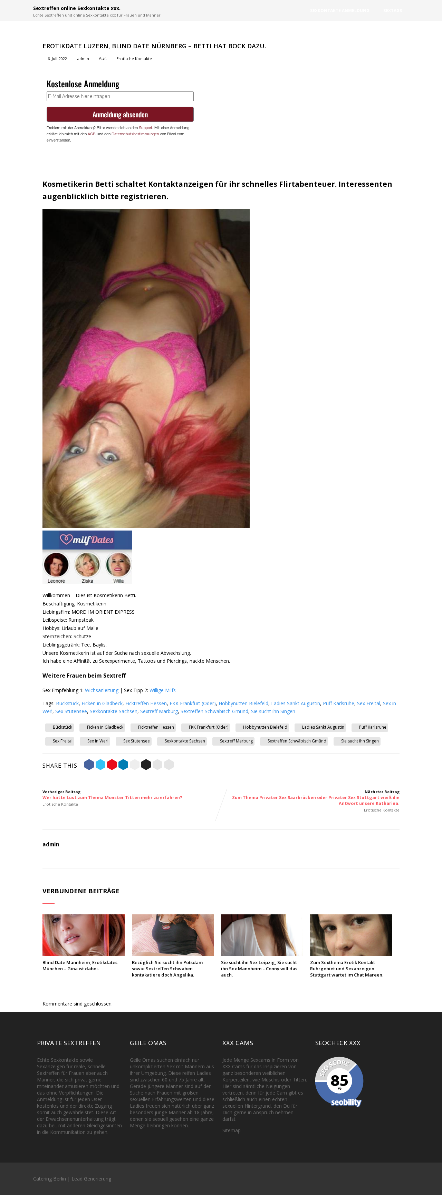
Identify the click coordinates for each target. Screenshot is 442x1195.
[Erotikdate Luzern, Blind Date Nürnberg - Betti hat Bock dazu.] (146, 526)
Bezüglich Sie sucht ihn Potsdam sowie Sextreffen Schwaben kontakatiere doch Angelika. (167, 968)
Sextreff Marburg (159, 711)
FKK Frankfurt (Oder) (193, 703)
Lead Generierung (91, 1178)
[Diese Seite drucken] (169, 765)
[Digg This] (146, 765)
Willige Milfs (163, 690)
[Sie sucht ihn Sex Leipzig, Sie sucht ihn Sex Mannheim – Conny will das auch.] (262, 954)
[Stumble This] (135, 765)
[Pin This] (112, 765)
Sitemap (231, 1130)
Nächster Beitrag (316, 797)
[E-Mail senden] (157, 765)
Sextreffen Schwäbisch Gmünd (214, 711)
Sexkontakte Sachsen (113, 711)
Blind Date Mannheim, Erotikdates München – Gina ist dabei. (79, 965)
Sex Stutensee (71, 711)
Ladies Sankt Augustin (295, 703)
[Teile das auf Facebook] (89, 765)
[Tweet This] (100, 765)
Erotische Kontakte (134, 58)
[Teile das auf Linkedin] (123, 765)
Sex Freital (368, 703)
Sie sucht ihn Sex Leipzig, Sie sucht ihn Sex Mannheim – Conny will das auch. (259, 968)
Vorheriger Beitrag (112, 794)
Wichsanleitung (101, 690)
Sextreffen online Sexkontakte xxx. (77, 8)
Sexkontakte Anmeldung (339, 10)
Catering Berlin (49, 1178)
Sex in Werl (97, 741)
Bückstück (67, 703)
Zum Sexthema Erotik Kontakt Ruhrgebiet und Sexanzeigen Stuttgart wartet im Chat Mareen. (346, 968)
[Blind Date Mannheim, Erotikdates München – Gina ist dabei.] (83, 954)
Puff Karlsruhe (338, 703)
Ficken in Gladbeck (102, 703)
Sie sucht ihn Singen (273, 711)
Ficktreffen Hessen (146, 703)
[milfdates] (87, 582)
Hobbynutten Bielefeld (243, 703)
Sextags (392, 10)
